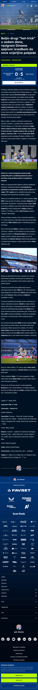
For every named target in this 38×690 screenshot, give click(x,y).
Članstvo (4, 583)
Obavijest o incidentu (19, 647)
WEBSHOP (4, 1)
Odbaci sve (19, 680)
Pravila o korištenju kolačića (19, 657)
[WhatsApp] (35, 639)
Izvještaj (20, 82)
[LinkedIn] (24, 639)
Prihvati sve (19, 675)
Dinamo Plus (5, 590)
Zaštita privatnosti (19, 650)
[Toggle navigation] (36, 6)
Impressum (19, 653)
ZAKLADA (33, 1)
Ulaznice (3, 593)
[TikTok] (29, 639)
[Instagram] (8, 639)
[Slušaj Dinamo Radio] (28, 5)
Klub (2, 601)
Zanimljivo (4, 618)
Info (2, 612)
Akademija (4, 607)
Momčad (4, 580)
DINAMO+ (14, 1)
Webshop (4, 596)
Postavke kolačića (19, 685)
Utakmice (4, 586)
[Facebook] (2, 639)
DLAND (23, 1)
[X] (19, 639)
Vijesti (3, 577)
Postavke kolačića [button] (19, 660)
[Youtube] (13, 639)
